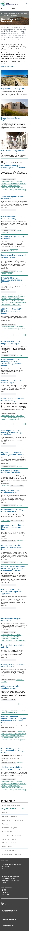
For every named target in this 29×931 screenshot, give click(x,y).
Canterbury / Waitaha (9, 839)
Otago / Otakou (7, 847)
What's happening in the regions (11, 13)
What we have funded (7, 66)
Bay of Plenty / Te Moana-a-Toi (11, 15)
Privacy (4, 922)
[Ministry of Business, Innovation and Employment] (14, 903)
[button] (26, 9)
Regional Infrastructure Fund (10, 880)
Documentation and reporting (10, 876)
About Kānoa (6, 894)
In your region (23, 13)
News (3, 868)
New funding (5, 866)
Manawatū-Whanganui (9, 828)
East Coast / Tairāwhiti (9, 816)
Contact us (5, 892)
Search (4, 882)
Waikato (5, 813)
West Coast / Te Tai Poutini (11, 843)
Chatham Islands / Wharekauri (12, 854)
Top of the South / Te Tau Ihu (11, 835)
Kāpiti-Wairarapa (7, 831)
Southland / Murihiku (9, 850)
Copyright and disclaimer (9, 920)
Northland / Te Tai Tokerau (11, 805)
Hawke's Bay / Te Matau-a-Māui (12, 820)
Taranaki (5, 824)
